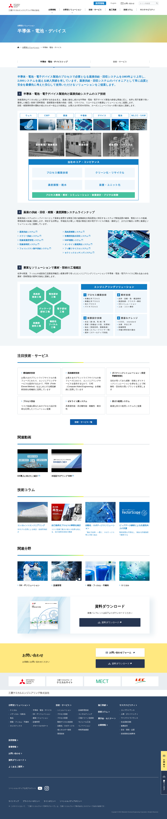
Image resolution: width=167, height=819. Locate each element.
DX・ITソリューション (41, 714)
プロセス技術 (62, 714)
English (113, 3)
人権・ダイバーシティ (129, 714)
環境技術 (60, 734)
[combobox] (147, 3)
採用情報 (99, 3)
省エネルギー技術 (64, 730)
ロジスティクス (16, 726)
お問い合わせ (129, 3)
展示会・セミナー (106, 718)
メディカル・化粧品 (17, 714)
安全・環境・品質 (128, 730)
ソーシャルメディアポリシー (71, 801)
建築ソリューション (40, 718)
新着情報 (12, 747)
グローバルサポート (40, 726)
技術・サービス (95, 10)
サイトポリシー (50, 801)
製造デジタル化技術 (65, 722)
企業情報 (52, 10)
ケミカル (13, 710)
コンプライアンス (128, 710)
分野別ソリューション (72, 10)
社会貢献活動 (126, 722)
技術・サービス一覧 (83, 422)
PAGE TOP (163, 700)
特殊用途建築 (83, 730)
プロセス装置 (62, 718)
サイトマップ (14, 801)
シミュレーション (64, 710)
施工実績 (112, 10)
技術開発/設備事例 (128, 734)
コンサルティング (85, 714)
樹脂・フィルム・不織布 (19, 722)
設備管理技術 (83, 710)
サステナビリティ (147, 10)
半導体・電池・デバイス (42, 710)
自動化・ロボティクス (65, 726)
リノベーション (84, 726)
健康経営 (124, 726)
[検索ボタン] (156, 3)
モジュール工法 (84, 722)
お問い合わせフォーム (120, 652)
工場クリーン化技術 (86, 718)
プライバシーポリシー (31, 801)
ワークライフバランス (129, 718)
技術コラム (128, 10)
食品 (11, 718)
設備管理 (36, 722)
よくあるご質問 (15, 767)
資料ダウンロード (110, 622)
